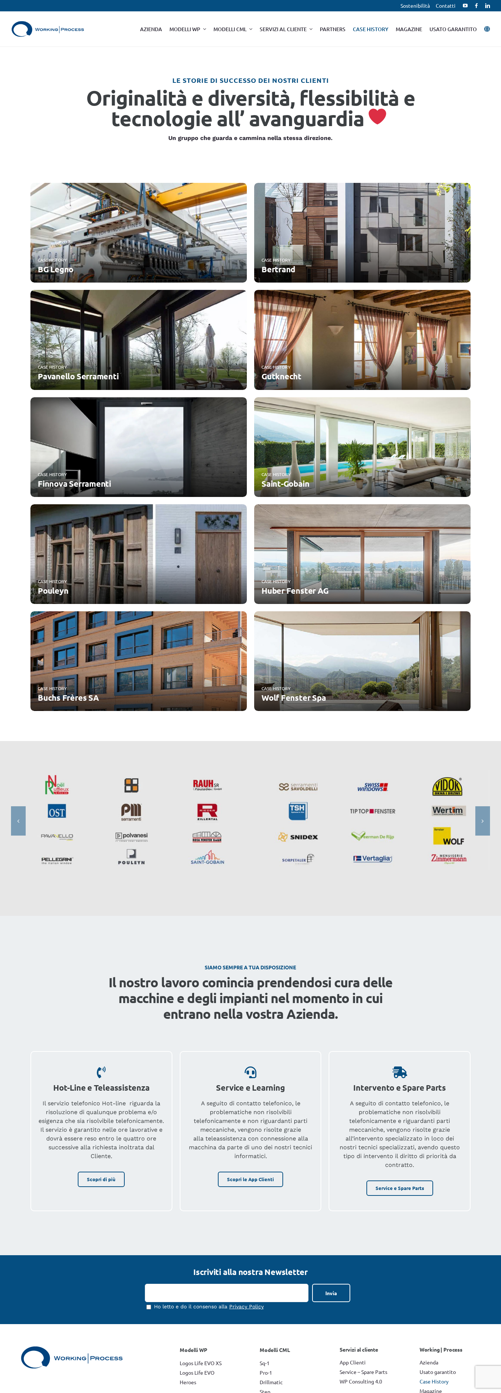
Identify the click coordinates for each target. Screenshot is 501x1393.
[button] (18, 821)
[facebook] (476, 5)
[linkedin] (487, 5)
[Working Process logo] (47, 23)
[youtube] (465, 5)
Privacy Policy (246, 1306)
